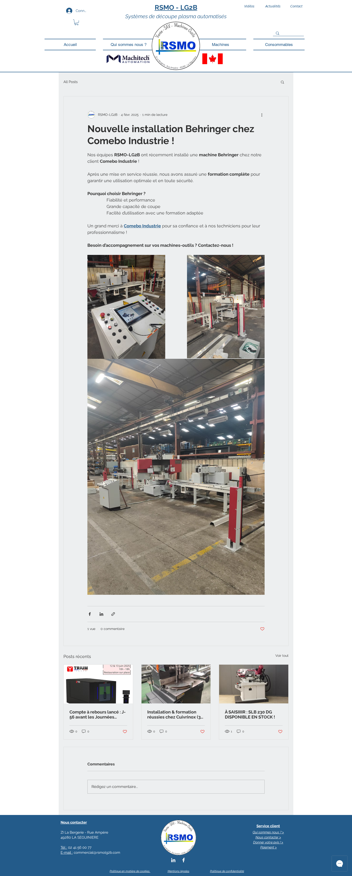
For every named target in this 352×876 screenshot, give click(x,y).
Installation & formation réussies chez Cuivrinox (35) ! (175, 714)
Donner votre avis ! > (268, 842)
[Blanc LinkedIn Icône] (173, 860)
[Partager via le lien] (113, 614)
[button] (76, 22)
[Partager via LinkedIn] (101, 614)
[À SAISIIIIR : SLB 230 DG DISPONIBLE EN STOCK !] (253, 684)
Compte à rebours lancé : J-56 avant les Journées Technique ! (97, 714)
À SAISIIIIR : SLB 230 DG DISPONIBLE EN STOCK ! (250, 714)
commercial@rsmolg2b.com (97, 852)
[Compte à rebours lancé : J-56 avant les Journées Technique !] (98, 684)
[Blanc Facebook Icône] (184, 860)
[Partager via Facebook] (89, 614)
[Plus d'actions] (262, 115)
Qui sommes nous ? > (268, 832)
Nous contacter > (268, 837)
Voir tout (282, 655)
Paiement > (268, 847)
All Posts (70, 82)
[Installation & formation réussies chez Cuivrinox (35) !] (176, 684)
